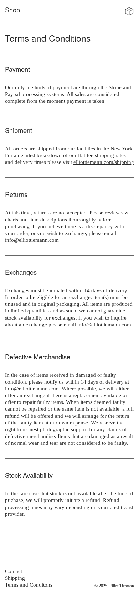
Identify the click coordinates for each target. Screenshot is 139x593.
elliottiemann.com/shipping (103, 162)
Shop (12, 9)
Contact (13, 571)
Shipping (15, 578)
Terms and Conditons (28, 585)
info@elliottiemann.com (32, 240)
